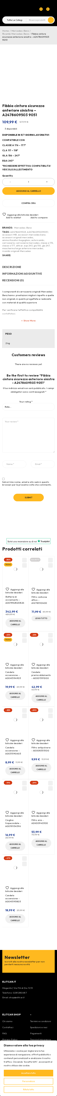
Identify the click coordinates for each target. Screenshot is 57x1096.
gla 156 (37, 245)
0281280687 (20, 992)
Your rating (26, 401)
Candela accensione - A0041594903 (13, 675)
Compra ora (28, 203)
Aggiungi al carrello (28, 191)
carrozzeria (8, 243)
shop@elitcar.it (17, 997)
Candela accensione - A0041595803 (13, 898)
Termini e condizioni (40, 1021)
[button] (15, 622)
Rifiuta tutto (28, 1089)
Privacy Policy (10, 1039)
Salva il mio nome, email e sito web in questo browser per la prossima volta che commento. (27, 483)
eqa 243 (28, 245)
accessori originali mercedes (17, 237)
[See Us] (13, 1005)
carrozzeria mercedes (28, 243)
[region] (28, 1068)
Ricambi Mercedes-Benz (15, 33)
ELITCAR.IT (9, 981)
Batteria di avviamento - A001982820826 (14, 599)
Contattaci (7, 1027)
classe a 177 (8, 245)
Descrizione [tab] (11, 267)
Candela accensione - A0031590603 (13, 750)
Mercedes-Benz (20, 30)
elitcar (19, 245)
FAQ (4, 1033)
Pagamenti (36, 1033)
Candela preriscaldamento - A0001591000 (41, 675)
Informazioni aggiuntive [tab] (22, 273)
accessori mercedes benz (32, 234)
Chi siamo (7, 1021)
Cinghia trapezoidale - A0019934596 (13, 823)
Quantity (7, 175)
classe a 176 (47, 243)
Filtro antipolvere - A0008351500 (41, 749)
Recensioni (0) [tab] (13, 280)
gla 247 (46, 245)
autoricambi (37, 240)
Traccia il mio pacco (40, 1039)
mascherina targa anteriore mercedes (22, 248)
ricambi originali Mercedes (16, 251)
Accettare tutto (28, 1073)
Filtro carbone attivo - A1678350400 (39, 599)
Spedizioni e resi (38, 1027)
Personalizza (28, 1081)
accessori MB (9, 234)
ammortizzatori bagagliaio (16, 240)
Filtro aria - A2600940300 (39, 822)
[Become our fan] (5, 1005)
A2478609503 (18, 232)
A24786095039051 (37, 232)
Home (5, 30)
